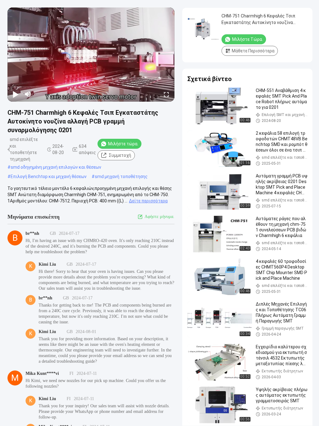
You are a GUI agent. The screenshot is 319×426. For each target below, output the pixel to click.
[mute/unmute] (28, 94)
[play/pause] (15, 94)
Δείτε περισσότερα (148, 200)
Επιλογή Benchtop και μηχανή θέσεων (49, 176)
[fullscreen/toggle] (166, 94)
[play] (91, 54)
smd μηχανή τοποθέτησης (121, 176)
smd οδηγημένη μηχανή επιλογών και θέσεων (56, 167)
